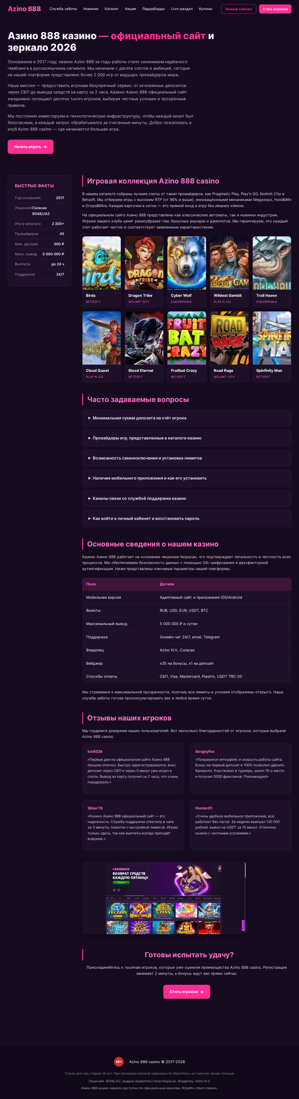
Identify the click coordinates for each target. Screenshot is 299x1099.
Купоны (205, 9)
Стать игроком (275, 9)
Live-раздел (182, 9)
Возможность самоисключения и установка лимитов (147, 458)
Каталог (112, 9)
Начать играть (27, 146)
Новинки (90, 9)
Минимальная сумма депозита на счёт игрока (139, 417)
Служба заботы (63, 9)
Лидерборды (153, 9)
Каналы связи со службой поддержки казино (139, 498)
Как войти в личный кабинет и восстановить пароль (146, 518)
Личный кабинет (239, 9)
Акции (130, 9)
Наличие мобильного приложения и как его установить (150, 478)
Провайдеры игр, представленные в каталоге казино (147, 437)
